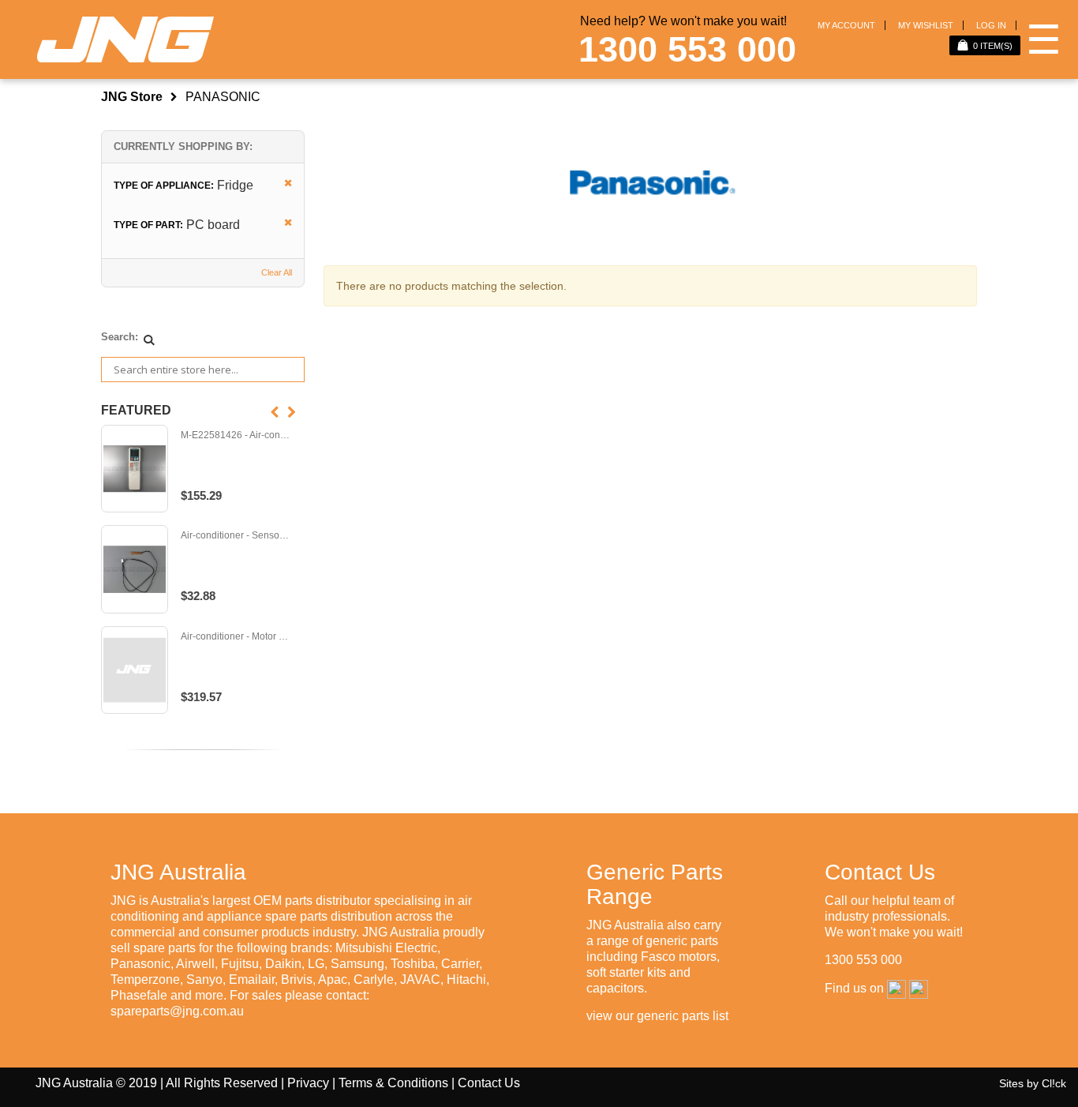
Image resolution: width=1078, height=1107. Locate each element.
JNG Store (132, 96)
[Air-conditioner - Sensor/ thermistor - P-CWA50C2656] (134, 569)
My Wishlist (925, 25)
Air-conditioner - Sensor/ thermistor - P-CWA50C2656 (235, 536)
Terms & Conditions (393, 1083)
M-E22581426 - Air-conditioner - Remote (235, 435)
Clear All (276, 272)
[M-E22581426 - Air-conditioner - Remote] (134, 469)
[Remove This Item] (283, 183)
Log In (991, 25)
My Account (846, 25)
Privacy (308, 1083)
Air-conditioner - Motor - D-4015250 (235, 637)
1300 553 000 (687, 49)
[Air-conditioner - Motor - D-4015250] (134, 670)
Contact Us (489, 1083)
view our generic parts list (657, 1016)
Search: (119, 337)
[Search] (149, 339)
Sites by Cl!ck (1032, 1083)
